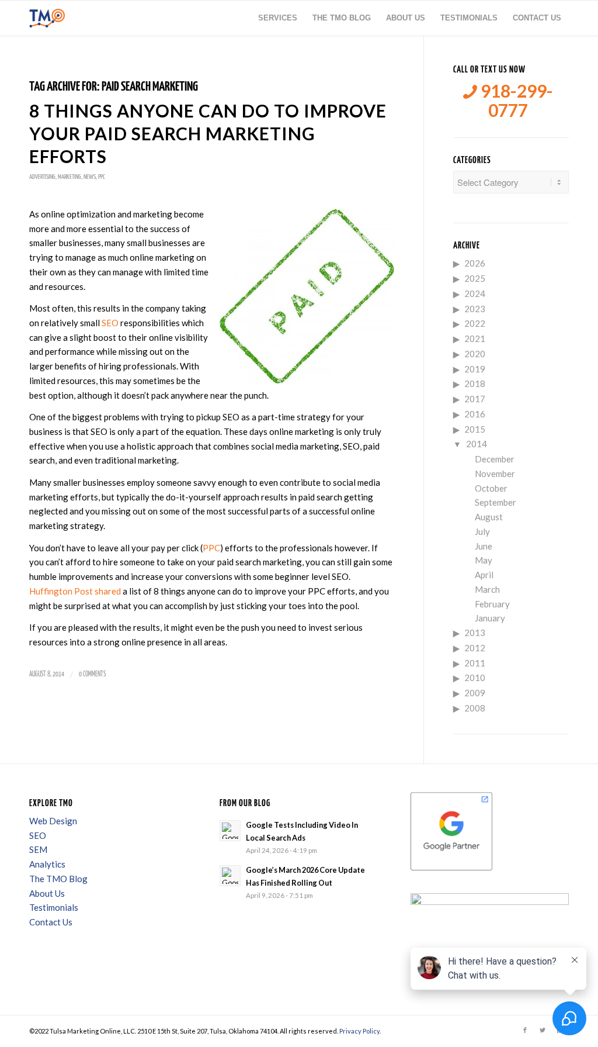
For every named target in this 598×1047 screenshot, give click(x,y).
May (483, 560)
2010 (474, 677)
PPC (101, 177)
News (90, 177)
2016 (474, 414)
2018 (474, 383)
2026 (474, 263)
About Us (47, 893)
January (490, 618)
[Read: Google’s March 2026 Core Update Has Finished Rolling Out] (230, 875)
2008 (474, 708)
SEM (38, 849)
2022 (474, 323)
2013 (474, 632)
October (491, 488)
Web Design (53, 821)
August (489, 517)
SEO (110, 322)
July (482, 531)
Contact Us (50, 922)
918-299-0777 (515, 100)
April (484, 574)
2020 (474, 353)
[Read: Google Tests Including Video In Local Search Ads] (230, 830)
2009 (474, 692)
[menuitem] (278, 18)
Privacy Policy (359, 1031)
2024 (474, 293)
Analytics (47, 864)
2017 (474, 398)
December (494, 459)
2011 (474, 663)
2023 (474, 308)
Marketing (69, 177)
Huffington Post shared (75, 591)
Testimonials (53, 907)
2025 (474, 278)
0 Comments (92, 674)
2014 (476, 443)
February (492, 604)
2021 (474, 338)
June (483, 546)
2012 (474, 647)
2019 (474, 369)
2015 (474, 429)
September (495, 502)
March (487, 589)
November (495, 473)
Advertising (42, 177)
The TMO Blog (58, 878)
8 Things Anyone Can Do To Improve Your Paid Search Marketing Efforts (208, 133)
